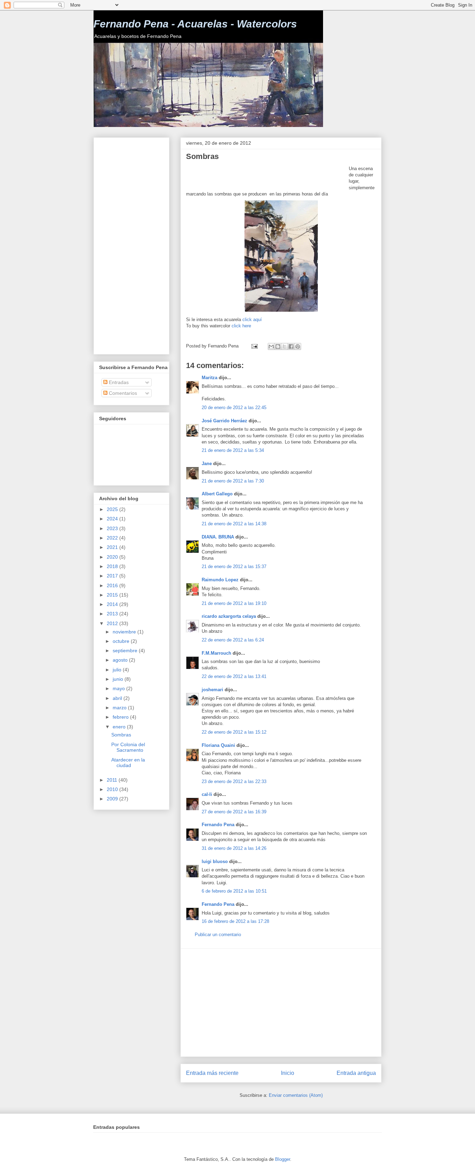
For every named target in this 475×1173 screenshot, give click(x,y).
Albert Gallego (217, 493)
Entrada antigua (356, 1073)
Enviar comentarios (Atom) (296, 1095)
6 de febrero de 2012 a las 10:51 (234, 891)
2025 (113, 509)
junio (118, 679)
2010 (113, 789)
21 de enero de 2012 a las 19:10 (234, 603)
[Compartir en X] (284, 346)
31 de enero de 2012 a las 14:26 (234, 848)
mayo (119, 688)
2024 (113, 518)
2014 (113, 604)
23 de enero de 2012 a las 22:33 (234, 781)
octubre (122, 641)
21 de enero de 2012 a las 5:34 (233, 450)
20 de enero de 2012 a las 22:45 (234, 407)
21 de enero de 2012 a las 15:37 (234, 566)
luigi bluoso (215, 861)
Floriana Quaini (218, 745)
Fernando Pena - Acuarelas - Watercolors (195, 24)
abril (118, 698)
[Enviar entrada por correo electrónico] (254, 346)
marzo (120, 707)
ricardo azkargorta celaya (229, 616)
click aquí (252, 319)
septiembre (126, 650)
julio (118, 669)
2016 (113, 585)
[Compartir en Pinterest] (297, 346)
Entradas (118, 382)
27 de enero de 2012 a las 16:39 (234, 811)
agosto (121, 660)
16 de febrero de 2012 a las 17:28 (235, 921)
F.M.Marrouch (216, 653)
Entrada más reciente (212, 1073)
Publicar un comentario (218, 934)
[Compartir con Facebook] (291, 346)
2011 (113, 780)
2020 (113, 557)
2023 (113, 528)
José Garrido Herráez (224, 420)
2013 (113, 613)
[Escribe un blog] (277, 346)
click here (241, 325)
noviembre (125, 632)
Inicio (287, 1073)
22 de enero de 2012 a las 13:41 (234, 676)
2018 (113, 566)
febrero (121, 717)
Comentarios (122, 393)
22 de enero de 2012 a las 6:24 (233, 640)
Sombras (121, 734)
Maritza (209, 377)
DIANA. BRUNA (218, 537)
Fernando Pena (218, 824)
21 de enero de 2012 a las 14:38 (234, 523)
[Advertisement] (267, 176)
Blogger (282, 1159)
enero (120, 726)
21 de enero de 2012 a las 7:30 (233, 481)
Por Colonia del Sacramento (128, 747)
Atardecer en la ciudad (128, 762)
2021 (113, 547)
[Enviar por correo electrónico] (271, 346)
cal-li (207, 794)
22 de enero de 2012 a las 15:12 (234, 732)
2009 (113, 798)
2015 (113, 595)
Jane (207, 463)
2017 (113, 575)
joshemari (212, 689)
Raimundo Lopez (220, 579)
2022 (113, 538)
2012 (113, 623)
